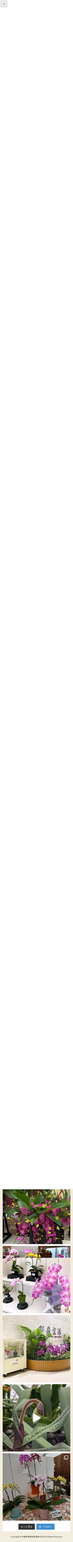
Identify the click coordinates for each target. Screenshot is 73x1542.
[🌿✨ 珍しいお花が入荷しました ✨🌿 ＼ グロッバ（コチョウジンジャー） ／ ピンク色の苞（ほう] (36, 1210)
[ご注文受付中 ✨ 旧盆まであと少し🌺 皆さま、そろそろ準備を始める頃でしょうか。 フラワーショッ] (36, 1279)
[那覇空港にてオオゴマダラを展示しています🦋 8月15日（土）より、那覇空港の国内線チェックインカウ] (36, 1348)
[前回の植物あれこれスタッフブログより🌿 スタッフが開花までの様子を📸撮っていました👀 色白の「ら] (36, 1418)
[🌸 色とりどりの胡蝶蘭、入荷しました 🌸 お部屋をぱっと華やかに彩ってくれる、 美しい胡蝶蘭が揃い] (36, 1487)
